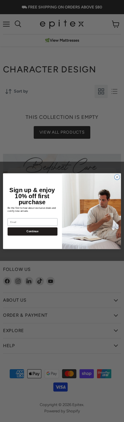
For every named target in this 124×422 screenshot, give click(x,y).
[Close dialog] (117, 177)
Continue (32, 231)
